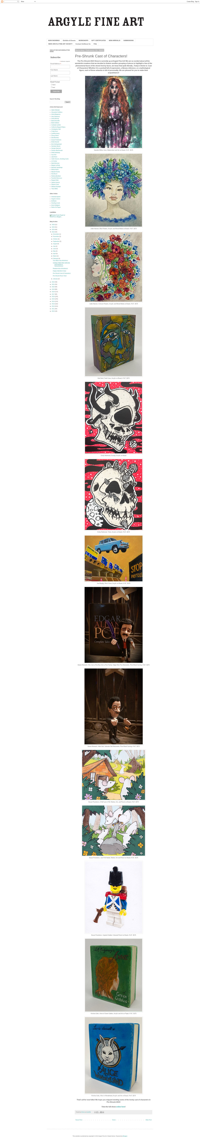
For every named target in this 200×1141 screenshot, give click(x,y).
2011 (53, 308)
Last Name (54, 76)
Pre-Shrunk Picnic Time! (60, 276)
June (54, 248)
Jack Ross (54, 157)
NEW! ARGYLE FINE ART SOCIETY (60, 44)
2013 (53, 304)
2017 (53, 294)
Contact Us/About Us (83, 44)
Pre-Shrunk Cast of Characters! (62, 273)
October (55, 239)
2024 (53, 229)
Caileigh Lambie (56, 125)
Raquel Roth (55, 180)
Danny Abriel (55, 135)
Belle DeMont (55, 123)
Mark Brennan (55, 163)
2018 (53, 291)
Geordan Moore (55, 146)
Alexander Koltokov (56, 112)
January (55, 279)
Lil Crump (54, 161)
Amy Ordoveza (55, 116)
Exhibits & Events (69, 40)
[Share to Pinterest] (103, 1112)
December (56, 234)
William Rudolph (56, 186)
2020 (53, 286)
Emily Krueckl (55, 142)
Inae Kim (53, 154)
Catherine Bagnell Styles (58, 127)
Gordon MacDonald (56, 150)
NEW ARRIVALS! (114, 40)
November (56, 236)
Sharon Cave (55, 184)
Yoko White (54, 188)
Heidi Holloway (55, 152)
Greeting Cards (55, 203)
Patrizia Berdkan (56, 176)
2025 (53, 227)
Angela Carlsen (55, 199)
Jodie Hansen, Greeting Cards (60, 159)
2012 (53, 306)
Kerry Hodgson (55, 205)
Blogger (125, 1136)
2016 (53, 296)
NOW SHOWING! (54, 40)
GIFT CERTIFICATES (98, 40)
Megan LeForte (55, 165)
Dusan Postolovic (56, 140)
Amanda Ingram (55, 196)
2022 (53, 282)
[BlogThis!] (97, 1112)
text (54, 87)
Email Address (55, 64)
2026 (53, 224)
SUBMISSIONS (128, 40)
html (54, 85)
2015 (53, 299)
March (55, 256)
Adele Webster (55, 110)
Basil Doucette (55, 120)
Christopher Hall (56, 129)
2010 (53, 311)
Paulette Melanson (56, 178)
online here (120, 1107)
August (55, 244)
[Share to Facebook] (101, 1112)
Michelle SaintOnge (56, 167)
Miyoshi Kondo (55, 171)
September (56, 241)
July (54, 246)
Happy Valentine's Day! (59, 271)
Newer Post (79, 1120)
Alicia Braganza (55, 114)
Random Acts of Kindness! (60, 268)
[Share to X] (99, 1112)
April (54, 253)
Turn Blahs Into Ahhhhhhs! (60, 260)
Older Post (149, 1120)
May (54, 251)
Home (114, 1120)
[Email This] (95, 1112)
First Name (54, 70)
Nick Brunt (54, 174)
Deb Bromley (55, 137)
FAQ (95, 44)
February (56, 258)
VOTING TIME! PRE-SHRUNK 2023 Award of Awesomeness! (61, 264)
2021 (53, 284)
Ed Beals (53, 201)
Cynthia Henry (55, 133)
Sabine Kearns (55, 182)
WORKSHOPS (83, 40)
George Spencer (56, 148)
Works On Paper (56, 207)
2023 (53, 232)
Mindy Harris (55, 169)
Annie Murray (55, 118)
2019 (53, 289)
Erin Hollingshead (56, 144)
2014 (53, 301)
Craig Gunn (54, 131)
